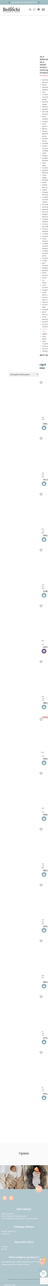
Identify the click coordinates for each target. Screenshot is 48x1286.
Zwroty (5, 1234)
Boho (44, 129)
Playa (44, 155)
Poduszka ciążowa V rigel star (43, 530)
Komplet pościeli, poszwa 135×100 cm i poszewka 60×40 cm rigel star (42, 474)
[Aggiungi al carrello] (44, 427)
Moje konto (8, 1231)
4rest (44, 261)
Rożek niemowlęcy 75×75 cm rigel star (43, 1088)
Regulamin (7, 1214)
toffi (44, 153)
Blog (4, 1249)
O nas (4, 1246)
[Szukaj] (30, 9)
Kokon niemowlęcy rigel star (43, 1032)
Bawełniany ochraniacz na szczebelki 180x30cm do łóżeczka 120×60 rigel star (43, 977)
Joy (43, 92)
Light (44, 190)
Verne (45, 348)
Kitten (45, 107)
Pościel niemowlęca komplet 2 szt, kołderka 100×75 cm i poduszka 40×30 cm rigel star (43, 697)
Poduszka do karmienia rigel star (43, 753)
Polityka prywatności (14, 1216)
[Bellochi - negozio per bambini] (13, 10)
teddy (45, 351)
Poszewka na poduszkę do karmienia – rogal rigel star (42, 809)
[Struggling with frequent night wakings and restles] (12, 1177)
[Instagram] (11, 1198)
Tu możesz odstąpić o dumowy (19, 1218)
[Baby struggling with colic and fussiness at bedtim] (36, 1177)
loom (44, 278)
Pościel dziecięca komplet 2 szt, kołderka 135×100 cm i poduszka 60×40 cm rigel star (43, 586)
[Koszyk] (38, 9)
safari (44, 334)
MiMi (44, 182)
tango (45, 121)
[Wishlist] (34, 9)
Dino (44, 85)
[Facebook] (4, 1198)
